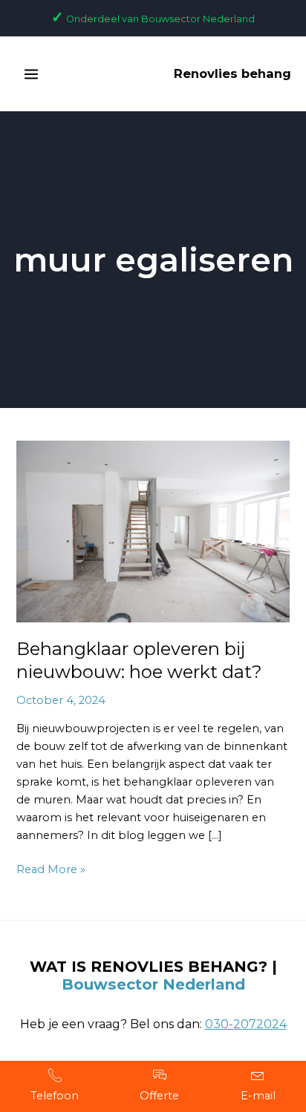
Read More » (50, 868)
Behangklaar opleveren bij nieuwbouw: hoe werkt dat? (138, 660)
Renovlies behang (232, 73)
